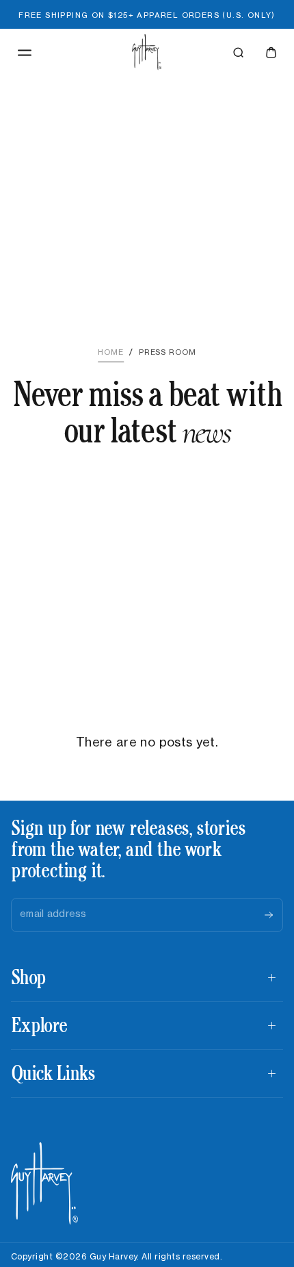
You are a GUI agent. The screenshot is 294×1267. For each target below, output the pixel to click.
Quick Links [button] (53, 1073)
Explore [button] (38, 1025)
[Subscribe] (268, 915)
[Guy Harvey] (45, 1184)
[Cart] (271, 52)
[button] (24, 53)
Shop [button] (28, 977)
